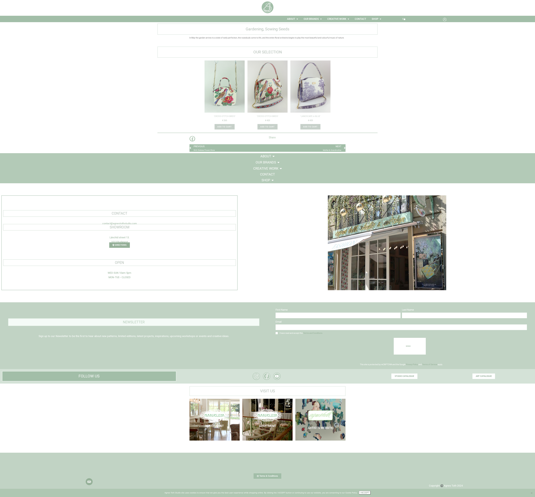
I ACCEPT (364, 492)
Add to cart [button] (224, 127)
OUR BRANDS (311, 18)
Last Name (408, 309)
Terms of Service (429, 364)
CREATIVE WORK (336, 18)
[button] (192, 139)
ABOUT (291, 18)
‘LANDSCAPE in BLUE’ (310, 116)
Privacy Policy (412, 364)
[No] (531, 493)
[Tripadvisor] (89, 481)
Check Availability (267, 422)
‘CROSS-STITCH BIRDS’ (224, 116)
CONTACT (360, 18)
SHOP (375, 18)
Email (279, 321)
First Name (282, 309)
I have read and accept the (301, 333)
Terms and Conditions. (313, 333)
